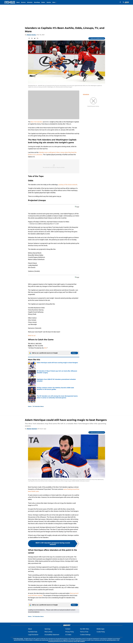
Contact (67, 629)
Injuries (49, 2)
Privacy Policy (69, 632)
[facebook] (120, 2)
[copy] (37, 38)
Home (29, 406)
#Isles (67, 222)
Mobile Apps (100, 629)
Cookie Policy (101, 632)
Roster (43, 2)
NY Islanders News (38, 406)
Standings (37, 2)
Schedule (29, 2)
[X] (123, 2)
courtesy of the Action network (67, 184)
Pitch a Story (48, 632)
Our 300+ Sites (84, 629)
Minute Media (19, 638)
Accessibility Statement (52, 634)
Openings (47, 629)
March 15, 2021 (54, 224)
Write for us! (31, 335)
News (18, 2)
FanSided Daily (32, 632)
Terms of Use (84, 632)
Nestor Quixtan (32, 428)
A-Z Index (68, 634)
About (30, 629)
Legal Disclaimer (33, 634)
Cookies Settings (85, 634)
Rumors (23, 2)
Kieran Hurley (31, 34)
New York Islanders (37, 122)
